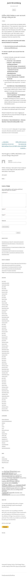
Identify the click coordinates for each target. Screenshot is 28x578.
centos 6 (18, 474)
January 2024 (4, 290)
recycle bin (19, 130)
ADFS (19, 471)
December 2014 (5, 349)
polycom (14, 485)
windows (22, 494)
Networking (4, 433)
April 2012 (4, 405)
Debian (3, 423)
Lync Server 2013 (7, 483)
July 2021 (4, 295)
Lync (3, 428)
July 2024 (4, 286)
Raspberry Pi (4, 439)
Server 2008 (20, 486)
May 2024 (4, 288)
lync (16, 479)
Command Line (7, 476)
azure (11, 473)
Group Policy (23, 477)
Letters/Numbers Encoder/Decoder (13, 268)
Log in (3, 457)
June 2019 (4, 311)
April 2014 (4, 362)
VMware (3, 446)
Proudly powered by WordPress (8, 575)
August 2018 (4, 322)
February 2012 (5, 406)
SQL (20, 488)
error (18, 476)
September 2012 (5, 396)
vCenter (17, 492)
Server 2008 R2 (6, 488)
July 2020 (4, 301)
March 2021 (4, 299)
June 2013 (4, 380)
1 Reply (3, 21)
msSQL (3, 432)
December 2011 (5, 410)
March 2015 (4, 344)
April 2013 (4, 383)
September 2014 (5, 353)
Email (3, 215)
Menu (14, 9)
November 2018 (5, 317)
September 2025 (5, 283)
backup (15, 473)
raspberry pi (5, 486)
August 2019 (4, 310)
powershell (13, 130)
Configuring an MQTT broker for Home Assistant (12, 250)
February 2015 (5, 346)
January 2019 (4, 315)
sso (25, 488)
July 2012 (4, 399)
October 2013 (5, 372)
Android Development (7, 421)
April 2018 (4, 328)
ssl (22, 488)
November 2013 (5, 371)
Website (4, 220)
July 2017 (4, 333)
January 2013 (4, 389)
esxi (21, 476)
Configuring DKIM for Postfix (15, 267)
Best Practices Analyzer (8, 474)
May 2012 (4, 403)
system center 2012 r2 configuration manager (12, 490)
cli (21, 474)
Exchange (9, 477)
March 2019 (4, 313)
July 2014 (4, 356)
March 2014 (4, 363)
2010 (3, 471)
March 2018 (4, 329)
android (5, 473)
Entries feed (4, 459)
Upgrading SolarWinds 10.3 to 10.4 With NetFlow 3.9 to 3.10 (8, 144)
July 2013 (4, 378)
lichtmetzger (4, 267)
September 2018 (5, 320)
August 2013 (4, 376)
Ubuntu (3, 442)
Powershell (4, 437)
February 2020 (5, 304)
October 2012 (5, 394)
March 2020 (4, 302)
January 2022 (4, 292)
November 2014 (5, 351)
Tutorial (5, 492)
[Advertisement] (14, 550)
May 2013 (4, 381)
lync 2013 (15, 481)
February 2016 (5, 342)
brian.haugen (15, 132)
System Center (5, 441)
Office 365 (15, 129)
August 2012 (4, 398)
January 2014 (4, 367)
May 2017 (4, 335)
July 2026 (4, 281)
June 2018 (4, 326)
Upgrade (12, 492)
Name (4, 209)
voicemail (18, 494)
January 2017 (4, 337)
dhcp (14, 476)
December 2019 (5, 308)
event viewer (4, 477)
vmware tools (13, 494)
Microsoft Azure (5, 430)
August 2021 (4, 294)
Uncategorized (5, 444)
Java (3, 424)
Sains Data (4, 270)
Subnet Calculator (12, 270)
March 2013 (4, 385)
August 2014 (4, 354)
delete (24, 129)
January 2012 (4, 408)
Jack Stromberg (14, 3)
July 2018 (4, 324)
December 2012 (5, 390)
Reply (3, 178)
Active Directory (5, 419)
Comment (5, 192)
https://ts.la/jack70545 (20, 566)
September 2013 (5, 374)
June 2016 (4, 340)
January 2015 (4, 347)
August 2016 (4, 338)
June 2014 (4, 358)
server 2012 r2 (15, 488)
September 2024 (5, 285)
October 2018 (5, 319)
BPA (15, 474)
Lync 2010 (6, 481)
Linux (3, 426)
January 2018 (4, 331)
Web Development (6, 448)
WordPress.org (5, 462)
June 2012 (4, 401)
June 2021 (4, 297)
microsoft (4, 130)
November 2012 (5, 392)
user (23, 130)
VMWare (6, 494)
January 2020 (4, 306)
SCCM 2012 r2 (13, 486)
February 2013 (5, 387)
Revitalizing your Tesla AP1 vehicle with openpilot (13, 242)
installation (5, 479)
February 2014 (5, 365)
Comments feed (5, 460)
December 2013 (5, 369)
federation (16, 477)
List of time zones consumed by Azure (14, 272)
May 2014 (4, 360)
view (21, 492)
